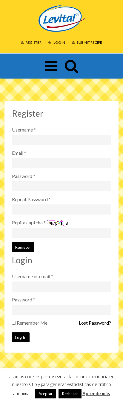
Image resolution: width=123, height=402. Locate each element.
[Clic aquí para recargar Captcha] (58, 223)
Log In (59, 42)
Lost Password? (95, 323)
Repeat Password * (31, 199)
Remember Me (32, 323)
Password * (23, 176)
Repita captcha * (29, 222)
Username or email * (32, 276)
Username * (24, 129)
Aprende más (96, 393)
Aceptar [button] (46, 393)
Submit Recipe (89, 42)
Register (33, 42)
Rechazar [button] (70, 393)
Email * (19, 153)
